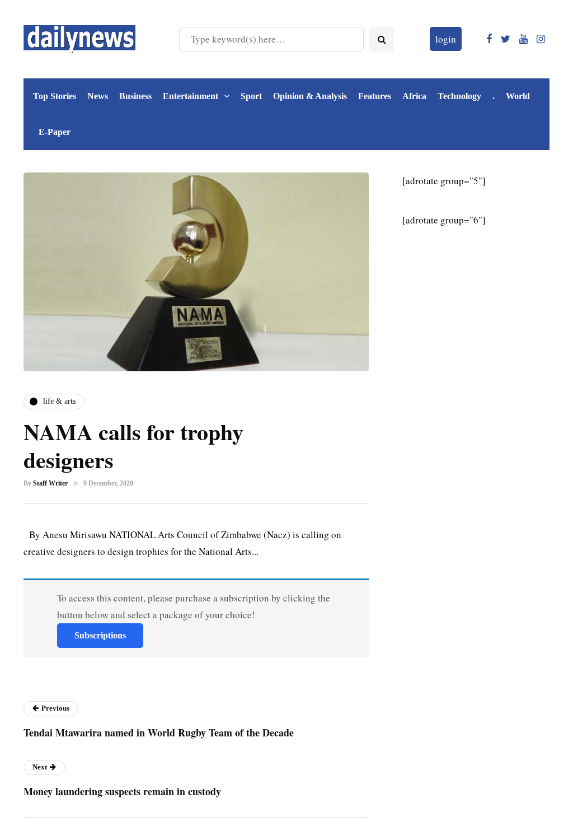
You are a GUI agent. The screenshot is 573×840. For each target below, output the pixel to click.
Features (374, 96)
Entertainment (190, 96)
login (445, 38)
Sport (251, 96)
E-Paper (55, 132)
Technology (459, 96)
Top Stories (54, 96)
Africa (414, 96)
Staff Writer (50, 483)
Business (135, 96)
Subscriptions (100, 635)
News (97, 96)
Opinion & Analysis (310, 96)
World (518, 96)
